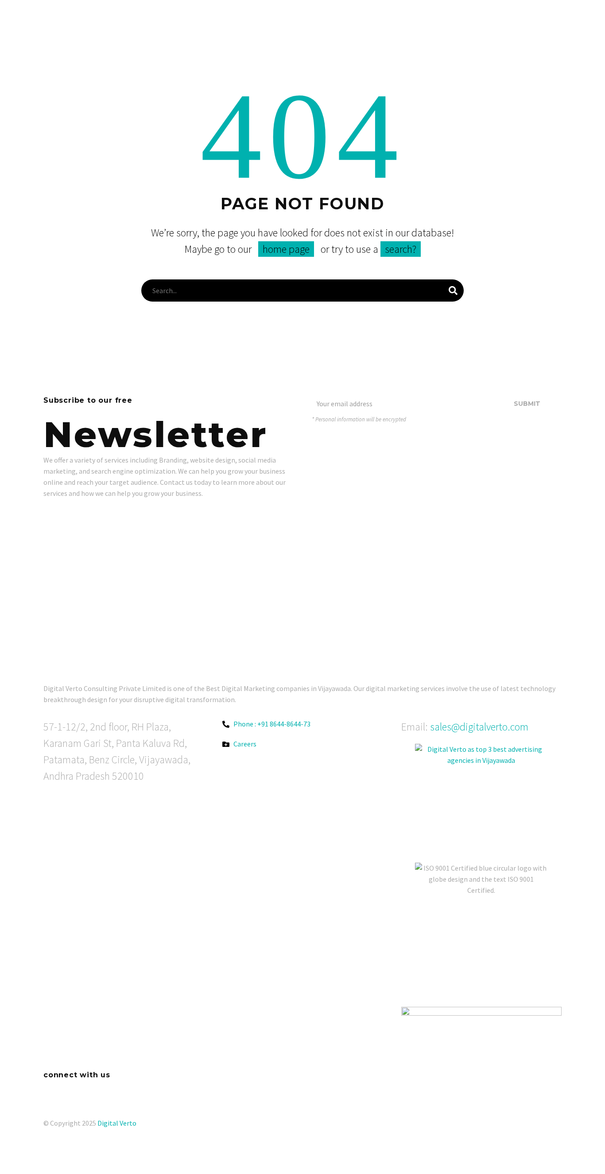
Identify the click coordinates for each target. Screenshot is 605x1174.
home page (286, 249)
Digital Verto (116, 1123)
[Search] (453, 290)
